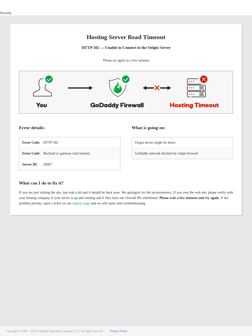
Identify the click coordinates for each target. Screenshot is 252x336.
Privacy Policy (118, 331)
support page (81, 203)
